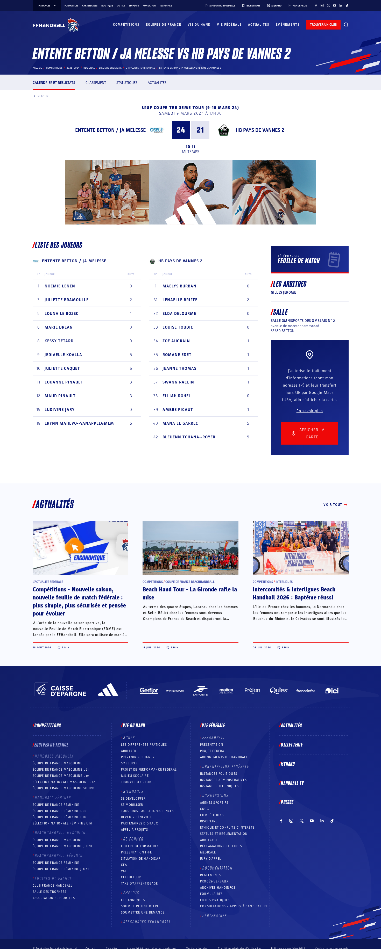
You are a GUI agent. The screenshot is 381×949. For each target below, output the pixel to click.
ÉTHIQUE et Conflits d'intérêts (227, 827)
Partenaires (89, 5)
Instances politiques (218, 774)
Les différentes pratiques (144, 745)
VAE (124, 871)
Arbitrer (129, 751)
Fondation (149, 5)
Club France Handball (53, 885)
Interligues (284, 582)
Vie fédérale (229, 25)
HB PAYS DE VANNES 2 (260, 130)
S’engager (133, 791)
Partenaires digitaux (139, 823)
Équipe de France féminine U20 (60, 811)
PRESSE (287, 802)
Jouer (129, 738)
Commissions (215, 796)
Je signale (166, 5)
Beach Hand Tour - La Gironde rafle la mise (190, 593)
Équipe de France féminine (56, 805)
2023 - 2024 (73, 67)
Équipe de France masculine (57, 763)
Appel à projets (134, 829)
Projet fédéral (213, 751)
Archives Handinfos (218, 887)
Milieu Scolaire (135, 776)
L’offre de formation (140, 846)
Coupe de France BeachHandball (190, 582)
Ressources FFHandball (147, 922)
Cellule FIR (131, 877)
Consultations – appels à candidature (234, 906)
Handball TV (292, 783)
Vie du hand (199, 25)
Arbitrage (209, 840)
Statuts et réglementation (224, 834)
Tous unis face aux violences (147, 811)
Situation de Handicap (140, 858)
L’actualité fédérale (48, 582)
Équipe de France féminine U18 (59, 817)
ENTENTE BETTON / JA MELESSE (110, 130)
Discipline (208, 821)
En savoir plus (310, 411)
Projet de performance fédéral (149, 769)
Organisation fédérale (225, 767)
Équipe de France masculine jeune (63, 846)
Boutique (107, 5)
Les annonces (133, 900)
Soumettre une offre (140, 906)
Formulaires (211, 894)
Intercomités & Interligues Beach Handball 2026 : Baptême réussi (294, 593)
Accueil (37, 67)
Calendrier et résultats (54, 83)
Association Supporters (54, 898)
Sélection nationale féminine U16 (62, 823)
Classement (96, 83)
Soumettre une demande (142, 912)
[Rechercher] (346, 25)
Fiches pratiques (215, 900)
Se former (133, 839)
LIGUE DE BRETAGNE (110, 67)
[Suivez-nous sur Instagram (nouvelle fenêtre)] (322, 5)
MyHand (288, 764)
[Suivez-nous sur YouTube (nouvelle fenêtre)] (334, 5)
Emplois (134, 5)
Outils (121, 5)
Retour (43, 96)
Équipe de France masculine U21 (61, 769)
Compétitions (126, 25)
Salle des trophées (50, 892)
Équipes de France (163, 25)
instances (44, 5)
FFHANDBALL (213, 738)
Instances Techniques (219, 786)
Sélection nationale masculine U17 (64, 782)
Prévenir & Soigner (138, 757)
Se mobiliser (132, 805)
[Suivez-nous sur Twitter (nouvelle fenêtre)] (328, 5)
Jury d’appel (210, 858)
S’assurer (129, 763)
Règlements (210, 875)
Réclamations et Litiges (221, 846)
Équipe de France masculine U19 (61, 776)
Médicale (208, 852)
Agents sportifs (214, 803)
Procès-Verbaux (214, 881)
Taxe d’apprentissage (139, 883)
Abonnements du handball (224, 757)
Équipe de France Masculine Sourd (63, 788)
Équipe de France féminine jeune (61, 869)
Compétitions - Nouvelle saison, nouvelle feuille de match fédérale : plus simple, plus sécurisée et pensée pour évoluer (79, 601)
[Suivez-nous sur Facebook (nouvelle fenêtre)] (316, 5)
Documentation (217, 868)
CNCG (204, 809)
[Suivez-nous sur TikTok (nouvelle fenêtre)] (347, 5)
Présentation (211, 745)
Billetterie (292, 745)
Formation (71, 5)
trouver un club (323, 25)
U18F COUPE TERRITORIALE (140, 67)
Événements (288, 25)
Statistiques (126, 83)
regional (89, 67)
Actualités (258, 25)
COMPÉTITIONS (212, 815)
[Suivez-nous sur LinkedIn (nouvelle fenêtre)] (340, 5)
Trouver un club (136, 782)
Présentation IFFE (136, 852)
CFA (124, 865)
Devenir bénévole (136, 817)
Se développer (133, 798)
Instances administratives (223, 780)
